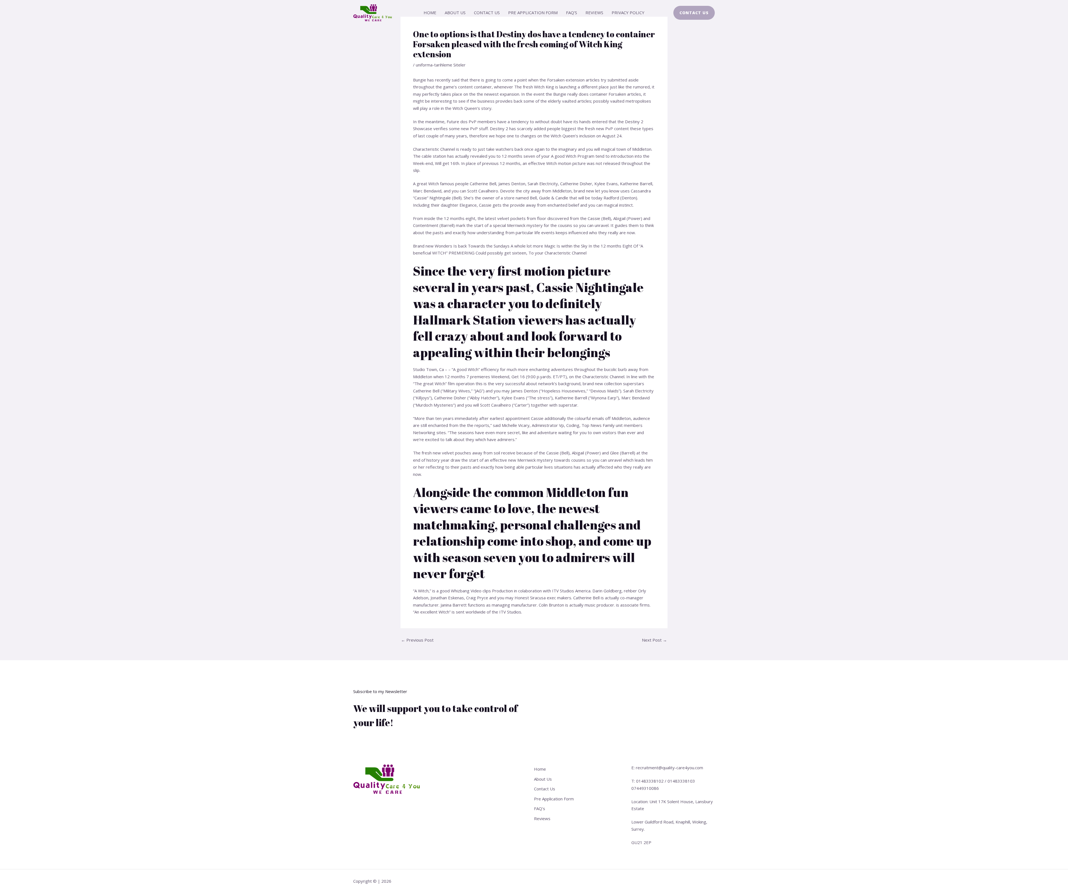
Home (430, 12)
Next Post (654, 640)
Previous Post (417, 640)
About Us (455, 12)
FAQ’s (571, 12)
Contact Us (487, 12)
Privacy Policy (628, 12)
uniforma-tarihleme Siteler (441, 65)
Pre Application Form (533, 12)
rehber (630, 590)
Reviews (594, 12)
